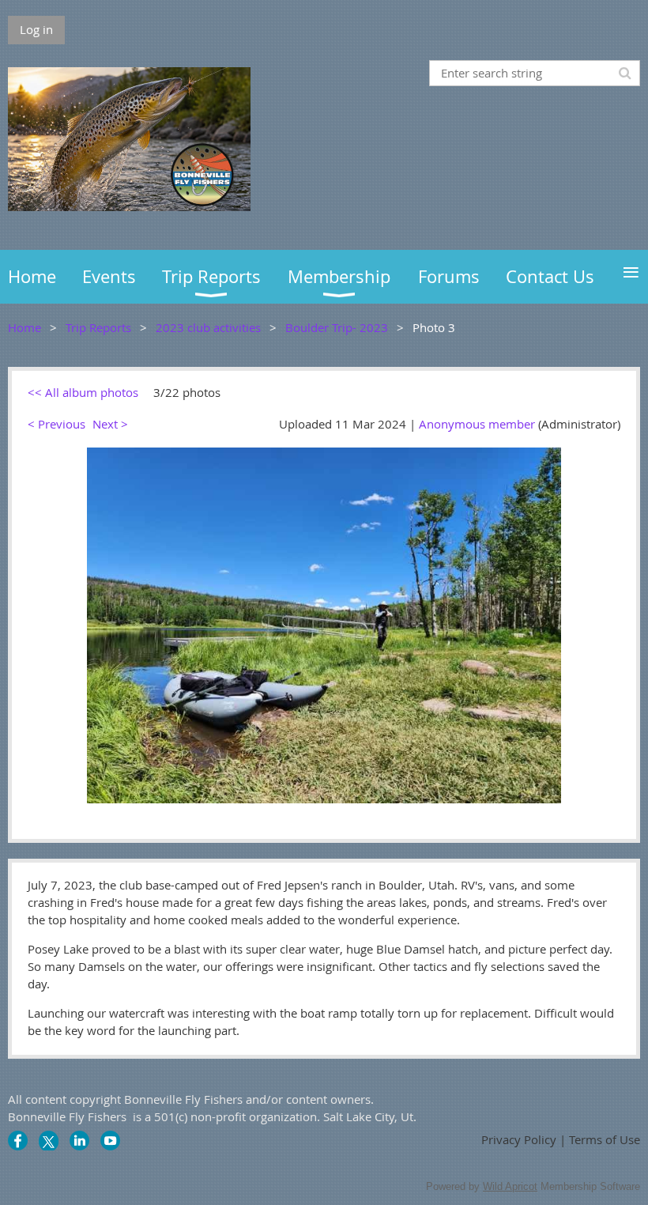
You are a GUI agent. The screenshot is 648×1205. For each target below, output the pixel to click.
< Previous (56, 424)
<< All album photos (83, 392)
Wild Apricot (510, 1186)
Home (24, 327)
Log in (36, 29)
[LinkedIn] (79, 1140)
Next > (110, 424)
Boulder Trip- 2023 (336, 327)
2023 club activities (208, 327)
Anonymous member (477, 424)
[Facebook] (18, 1140)
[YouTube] (110, 1140)
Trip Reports (98, 327)
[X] (48, 1140)
